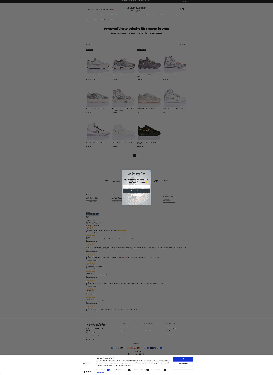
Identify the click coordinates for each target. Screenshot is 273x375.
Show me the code (136, 191)
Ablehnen (183, 367)
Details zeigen (100, 372)
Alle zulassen (183, 358)
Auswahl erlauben (183, 363)
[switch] (129, 370)
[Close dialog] (149, 171)
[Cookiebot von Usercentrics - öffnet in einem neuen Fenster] (87, 372)
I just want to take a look (136, 195)
